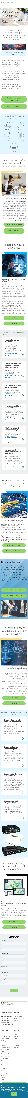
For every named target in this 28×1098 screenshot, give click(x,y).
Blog (2, 1071)
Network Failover (5, 1047)
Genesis (16, 1020)
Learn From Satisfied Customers (14, 231)
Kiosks (3, 1045)
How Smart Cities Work (12, 467)
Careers (3, 1075)
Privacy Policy (4, 1077)
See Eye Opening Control (10, 419)
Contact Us (14, 323)
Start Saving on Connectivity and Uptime (10, 396)
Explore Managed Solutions (14, 99)
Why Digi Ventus (18, 1016)
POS (2, 1043)
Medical (16, 1041)
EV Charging (4, 1041)
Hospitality (17, 1045)
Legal (2, 1079)
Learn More (14, 318)
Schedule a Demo (14, 106)
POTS (2, 1052)
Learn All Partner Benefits (14, 590)
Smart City (16, 1043)
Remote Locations (6, 1054)
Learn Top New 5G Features (14, 698)
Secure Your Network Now (14, 551)
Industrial (16, 1047)
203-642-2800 (5, 1022)
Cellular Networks (5, 1036)
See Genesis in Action (14, 922)
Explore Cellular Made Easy (14, 225)
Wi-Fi (2, 1060)
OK (14, 1094)
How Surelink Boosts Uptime (11, 355)
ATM (2, 1034)
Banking (16, 1036)
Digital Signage (5, 1038)
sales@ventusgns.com (7, 1025)
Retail (15, 1038)
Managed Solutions (19, 1018)
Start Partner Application (14, 596)
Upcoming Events (5, 1073)
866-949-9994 (5, 1018)
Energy (16, 1034)
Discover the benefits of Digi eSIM (12, 377)
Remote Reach (5, 1049)
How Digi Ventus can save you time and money (11, 440)
